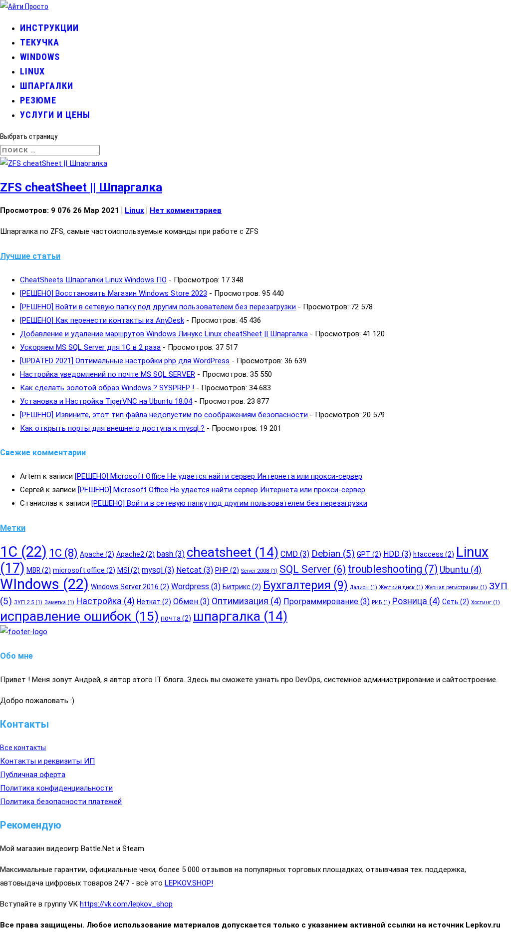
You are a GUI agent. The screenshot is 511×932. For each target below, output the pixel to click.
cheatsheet (232, 552)
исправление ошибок (79, 616)
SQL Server (312, 569)
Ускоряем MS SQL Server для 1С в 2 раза (90, 347)
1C (23, 551)
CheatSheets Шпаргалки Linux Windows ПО (93, 279)
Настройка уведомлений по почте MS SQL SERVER (107, 374)
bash (171, 554)
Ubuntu (461, 570)
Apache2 (135, 554)
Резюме (38, 100)
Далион (363, 587)
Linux (32, 71)
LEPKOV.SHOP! (189, 883)
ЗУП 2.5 (28, 602)
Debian (333, 553)
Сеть (455, 602)
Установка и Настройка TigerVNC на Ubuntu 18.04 (106, 401)
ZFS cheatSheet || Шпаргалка (81, 187)
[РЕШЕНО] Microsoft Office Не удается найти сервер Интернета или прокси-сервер (218, 476)
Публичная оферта (32, 774)
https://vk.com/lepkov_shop (126, 904)
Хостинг (485, 602)
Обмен (191, 601)
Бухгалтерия (305, 585)
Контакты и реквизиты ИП (47, 761)
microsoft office (84, 570)
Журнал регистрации (456, 587)
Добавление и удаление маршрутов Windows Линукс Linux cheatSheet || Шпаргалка (164, 333)
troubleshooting (393, 569)
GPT (369, 554)
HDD (397, 554)
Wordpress (196, 586)
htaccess (433, 554)
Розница (416, 601)
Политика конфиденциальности (56, 788)
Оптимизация (246, 601)
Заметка (59, 602)
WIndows (44, 584)
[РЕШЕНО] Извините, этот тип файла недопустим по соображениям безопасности (164, 414)
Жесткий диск (401, 587)
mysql (158, 570)
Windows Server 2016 (130, 587)
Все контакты (23, 748)
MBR (38, 570)
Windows (40, 56)
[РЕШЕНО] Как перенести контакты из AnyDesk (102, 320)
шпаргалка (240, 616)
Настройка (105, 601)
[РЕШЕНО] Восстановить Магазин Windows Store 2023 (113, 293)
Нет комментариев (186, 210)
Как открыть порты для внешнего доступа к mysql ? (112, 428)
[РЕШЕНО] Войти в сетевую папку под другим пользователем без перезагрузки (158, 306)
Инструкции (49, 27)
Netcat (194, 570)
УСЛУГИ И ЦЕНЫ (55, 114)
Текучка (39, 42)
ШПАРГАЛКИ (46, 85)
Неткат (154, 602)
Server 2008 (259, 571)
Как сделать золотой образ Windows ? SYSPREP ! (107, 387)
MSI (128, 570)
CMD (294, 554)
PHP (227, 570)
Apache (97, 554)
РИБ (381, 602)
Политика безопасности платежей (61, 801)
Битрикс (242, 587)
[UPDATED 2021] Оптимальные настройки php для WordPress (125, 360)
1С (63, 552)
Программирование (326, 601)
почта (176, 618)
